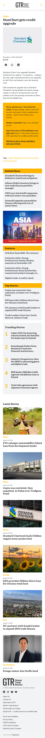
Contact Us (7, 699)
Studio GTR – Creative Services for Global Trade (20, 711)
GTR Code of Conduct (11, 725)
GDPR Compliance (9, 722)
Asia (5, 620)
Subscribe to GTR (9, 702)
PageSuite (15, 735)
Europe (6, 575)
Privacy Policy (8, 719)
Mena (5, 482)
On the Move (9, 665)
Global (6, 16)
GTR (6, 60)
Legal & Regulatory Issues (19, 158)
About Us (6, 696)
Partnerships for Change (11, 708)
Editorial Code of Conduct (12, 728)
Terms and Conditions (10, 716)
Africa (5, 437)
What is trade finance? (11, 705)
